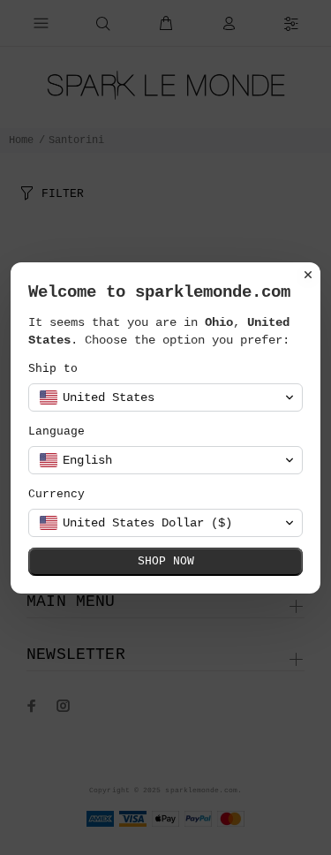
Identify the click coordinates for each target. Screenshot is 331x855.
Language (56, 431)
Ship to (53, 368)
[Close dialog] (308, 275)
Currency (56, 494)
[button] (165, 397)
